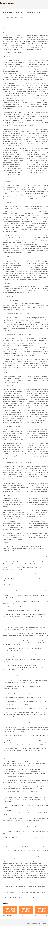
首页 (2, 7)
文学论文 (27, 7)
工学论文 (17, 7)
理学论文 (6, 7)
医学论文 (11, 7)
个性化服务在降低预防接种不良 (25, 915)
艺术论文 (43, 7)
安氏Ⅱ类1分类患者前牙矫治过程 (10, 915)
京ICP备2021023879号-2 (42, 923)
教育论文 (38, 7)
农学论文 (22, 7)
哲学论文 (32, 7)
